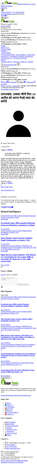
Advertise (7, 65)
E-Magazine (30, 82)
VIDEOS (4, 51)
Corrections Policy (12, 462)
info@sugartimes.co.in (13, 448)
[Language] (2, 10)
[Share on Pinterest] (9, 150)
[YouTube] (5, 16)
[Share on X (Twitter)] (7, 150)
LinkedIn (10, 395)
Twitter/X (16, 395)
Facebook (4, 395)
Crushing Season (13, 89)
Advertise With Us (6, 62)
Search (20, 82)
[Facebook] (1, 16)
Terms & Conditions (16, 460)
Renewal (16, 62)
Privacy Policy (5, 460)
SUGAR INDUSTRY (8, 55)
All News (9, 86)
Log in (3, 275)
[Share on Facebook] (6, 150)
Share (3, 150)
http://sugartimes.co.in (7, 190)
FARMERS (14, 56)
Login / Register (6, 26)
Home (5, 82)
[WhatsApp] (6, 16)
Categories (12, 82)
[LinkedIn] (2, 16)
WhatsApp (27, 395)
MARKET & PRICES (26, 56)
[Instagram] (3, 207)
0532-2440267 (10, 445)
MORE (3, 60)
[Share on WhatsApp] (10, 150)
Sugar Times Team (6, 187)
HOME (3, 46)
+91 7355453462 (11, 446)
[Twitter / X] (4, 16)
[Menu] (3, 3)
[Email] (7, 207)
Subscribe (4, 8)
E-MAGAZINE (6, 49)
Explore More (6, 378)
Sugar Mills (16, 86)
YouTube (21, 395)
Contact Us (23, 62)
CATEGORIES (6, 53)
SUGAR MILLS (21, 55)
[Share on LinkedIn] (12, 150)
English (5, 18)
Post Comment (24, 284)
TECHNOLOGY (6, 58)
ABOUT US (5, 47)
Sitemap (30, 62)
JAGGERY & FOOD (20, 58)
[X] (9, 207)
